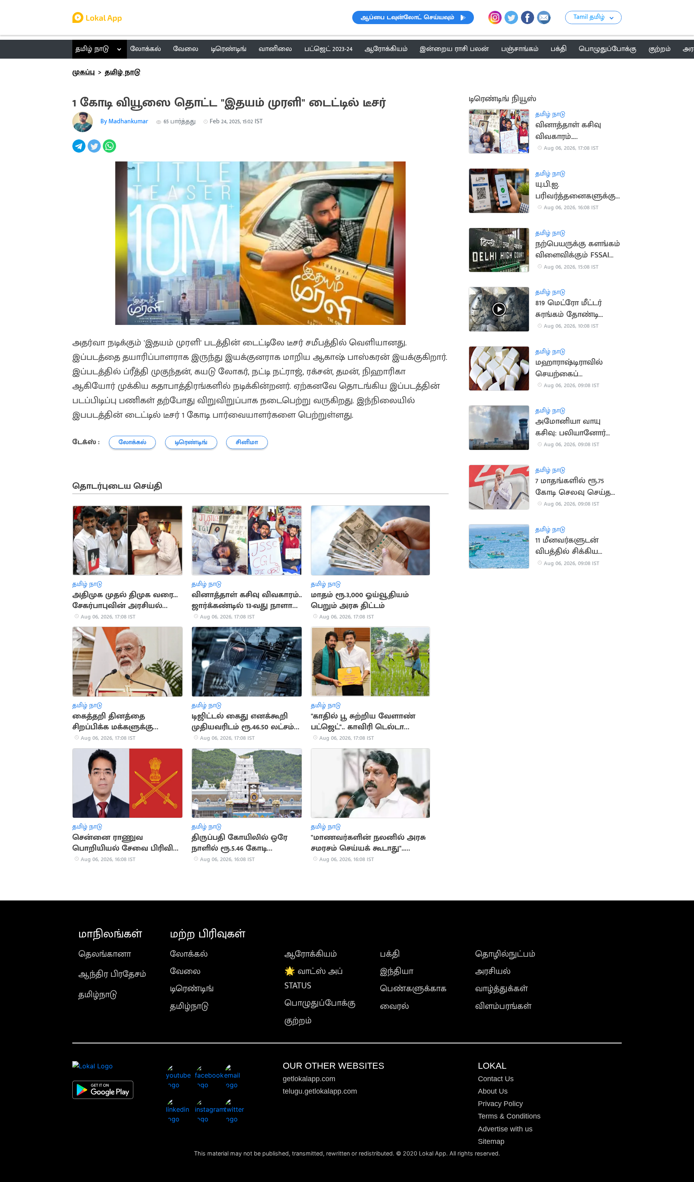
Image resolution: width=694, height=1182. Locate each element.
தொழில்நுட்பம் (505, 954)
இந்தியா (396, 971)
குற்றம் (298, 1021)
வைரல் (394, 1006)
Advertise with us (505, 1129)
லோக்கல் (189, 954)
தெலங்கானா (104, 954)
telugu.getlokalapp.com (320, 1091)
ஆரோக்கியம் (310, 954)
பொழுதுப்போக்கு (319, 1003)
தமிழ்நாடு (97, 995)
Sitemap (491, 1141)
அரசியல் (492, 971)
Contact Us (496, 1079)
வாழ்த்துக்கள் (501, 989)
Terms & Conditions (509, 1116)
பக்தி (390, 954)
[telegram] (80, 150)
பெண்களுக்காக (413, 989)
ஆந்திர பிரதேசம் (112, 974)
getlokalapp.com (309, 1079)
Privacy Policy (500, 1104)
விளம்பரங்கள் (503, 1006)
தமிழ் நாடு (92, 49)
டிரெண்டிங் (192, 989)
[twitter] (95, 150)
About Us (493, 1091)
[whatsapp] (110, 150)
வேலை (185, 971)
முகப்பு (83, 72)
